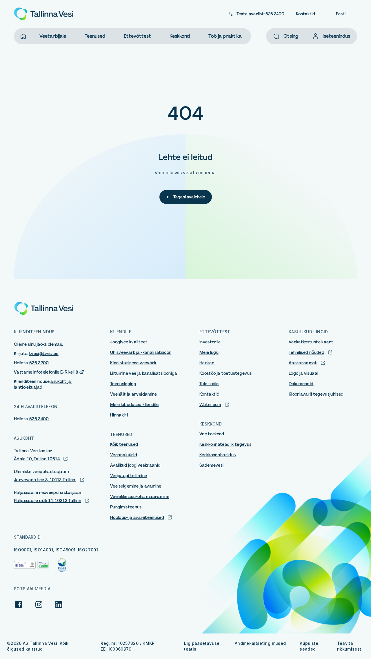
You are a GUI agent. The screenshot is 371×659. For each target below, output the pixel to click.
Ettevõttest (137, 36)
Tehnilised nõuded (306, 352)
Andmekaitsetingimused (260, 643)
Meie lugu (209, 352)
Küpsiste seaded (309, 646)
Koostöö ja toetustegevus (225, 373)
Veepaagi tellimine (128, 475)
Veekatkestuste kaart (311, 342)
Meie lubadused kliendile (134, 404)
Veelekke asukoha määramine (139, 496)
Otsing (290, 36)
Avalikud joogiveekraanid (135, 465)
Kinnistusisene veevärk (133, 362)
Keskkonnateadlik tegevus (225, 444)
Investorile (210, 342)
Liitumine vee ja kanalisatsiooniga (143, 373)
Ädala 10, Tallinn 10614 (37, 458)
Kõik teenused (124, 444)
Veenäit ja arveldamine (133, 394)
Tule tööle (209, 383)
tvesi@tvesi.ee (44, 353)
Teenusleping (123, 383)
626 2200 (39, 362)
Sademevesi (211, 465)
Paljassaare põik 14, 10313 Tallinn (47, 500)
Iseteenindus (336, 36)
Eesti (340, 14)
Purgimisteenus (126, 507)
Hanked (206, 362)
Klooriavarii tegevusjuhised (316, 394)
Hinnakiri (119, 415)
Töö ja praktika (225, 36)
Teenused (95, 36)
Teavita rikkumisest (349, 646)
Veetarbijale (52, 36)
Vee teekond (211, 434)
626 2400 (39, 418)
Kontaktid (305, 14)
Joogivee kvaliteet (129, 342)
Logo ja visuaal (304, 373)
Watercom (210, 404)
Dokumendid (301, 383)
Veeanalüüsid (123, 454)
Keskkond (180, 36)
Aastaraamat (303, 362)
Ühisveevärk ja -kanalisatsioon (141, 352)
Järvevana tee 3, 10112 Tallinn (45, 479)
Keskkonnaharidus (217, 454)
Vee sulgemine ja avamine (135, 486)
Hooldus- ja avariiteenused (137, 517)
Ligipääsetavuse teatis (202, 646)
